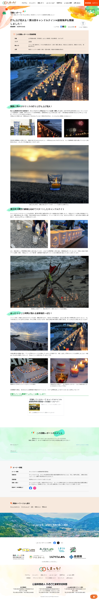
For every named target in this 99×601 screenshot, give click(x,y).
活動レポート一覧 (18, 14)
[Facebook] (61, 27)
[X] (63, 27)
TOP (11, 14)
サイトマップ (61, 578)
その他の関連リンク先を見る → (49, 561)
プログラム (24, 3)
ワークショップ (25, 506)
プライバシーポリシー (38, 578)
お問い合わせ (77, 3)
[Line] (65, 27)
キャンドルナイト (15, 506)
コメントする (71, 26)
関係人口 (44, 506)
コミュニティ (32, 3)
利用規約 (29, 578)
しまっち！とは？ (50, 3)
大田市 (30, 41)
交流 (32, 506)
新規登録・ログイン (91, 3)
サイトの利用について (50, 578)
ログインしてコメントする (82, 444)
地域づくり (38, 506)
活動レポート (41, 3)
